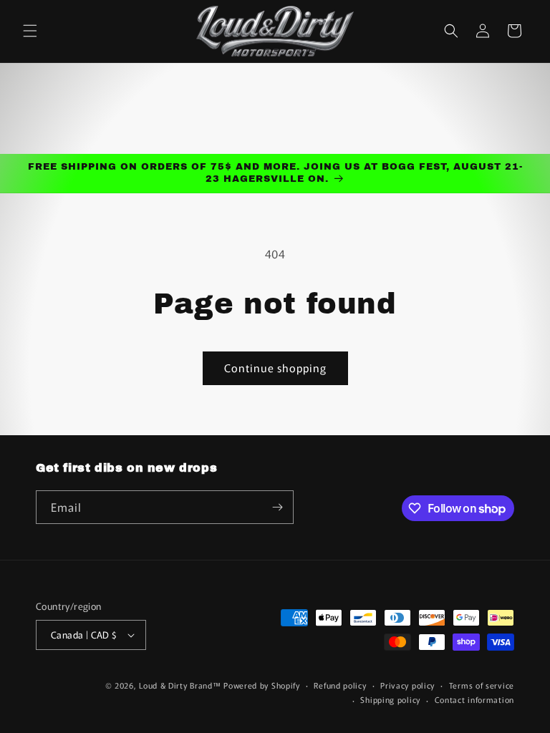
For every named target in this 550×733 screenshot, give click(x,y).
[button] (30, 31)
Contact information (474, 699)
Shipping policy (390, 699)
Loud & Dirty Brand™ (180, 685)
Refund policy (340, 685)
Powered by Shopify (261, 685)
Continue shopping (275, 367)
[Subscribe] (277, 507)
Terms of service (481, 685)
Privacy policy (407, 685)
